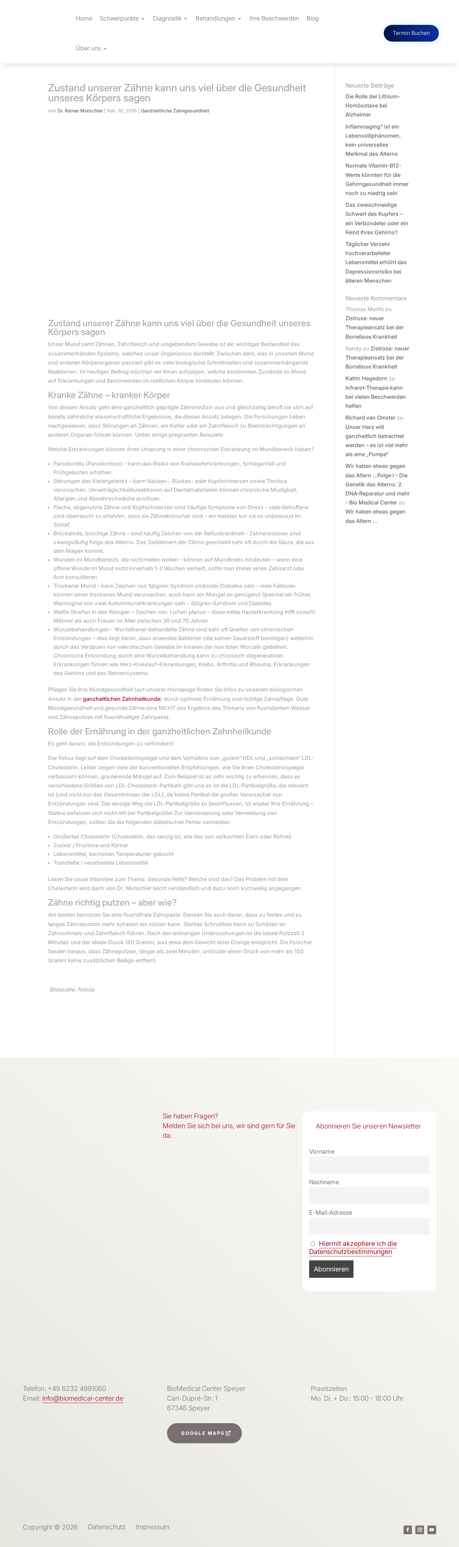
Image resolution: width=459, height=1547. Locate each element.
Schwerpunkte (119, 18)
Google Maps (203, 1433)
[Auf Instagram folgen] (419, 1530)
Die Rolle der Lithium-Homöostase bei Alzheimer (372, 105)
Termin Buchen (411, 33)
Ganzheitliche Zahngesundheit (175, 110)
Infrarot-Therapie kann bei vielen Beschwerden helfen (375, 396)
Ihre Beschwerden (274, 18)
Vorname (321, 1151)
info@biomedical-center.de (82, 1398)
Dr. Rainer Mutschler (80, 110)
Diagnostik (167, 18)
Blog (312, 18)
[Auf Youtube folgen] (431, 1530)
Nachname (324, 1182)
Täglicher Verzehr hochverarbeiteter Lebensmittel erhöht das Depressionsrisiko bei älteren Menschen (376, 262)
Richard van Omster (370, 417)
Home (84, 18)
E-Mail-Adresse (330, 1212)
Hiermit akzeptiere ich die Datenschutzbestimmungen (353, 1248)
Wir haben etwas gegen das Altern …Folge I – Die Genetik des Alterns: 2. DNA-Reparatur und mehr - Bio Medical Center (377, 484)
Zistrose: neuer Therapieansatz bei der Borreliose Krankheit (374, 327)
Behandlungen (215, 18)
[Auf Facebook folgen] (408, 1530)
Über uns (88, 48)
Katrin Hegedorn (366, 378)
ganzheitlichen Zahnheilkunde (121, 698)
